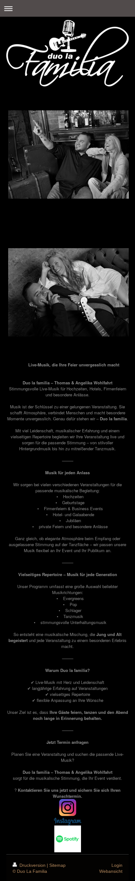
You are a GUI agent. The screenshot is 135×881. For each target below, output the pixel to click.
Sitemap (57, 865)
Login (116, 865)
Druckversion (32, 865)
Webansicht (110, 871)
